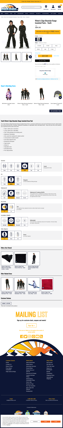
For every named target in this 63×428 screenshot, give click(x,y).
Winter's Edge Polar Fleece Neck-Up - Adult (20, 267)
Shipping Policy (50, 375)
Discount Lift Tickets (31, 373)
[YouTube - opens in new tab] (37, 337)
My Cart (59, 7)
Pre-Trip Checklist (30, 385)
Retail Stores (29, 364)
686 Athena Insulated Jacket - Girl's (8, 104)
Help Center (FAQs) (11, 371)
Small (56, 45)
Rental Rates (29, 368)
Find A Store (46, 9)
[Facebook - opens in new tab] (21, 337)
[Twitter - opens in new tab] (25, 337)
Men (2, 13)
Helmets (38, 13)
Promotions (49, 373)
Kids (11, 13)
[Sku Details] (44, 66)
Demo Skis (29, 382)
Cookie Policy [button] (10, 423)
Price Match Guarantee (9, 369)
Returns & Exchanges (49, 369)
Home (2, 17)
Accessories (45, 13)
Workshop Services (31, 366)
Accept (56, 421)
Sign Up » (31, 325)
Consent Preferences (31, 407)
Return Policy (9, 366)
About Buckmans (30, 362)
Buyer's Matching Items (8, 86)
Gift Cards (53, 13)
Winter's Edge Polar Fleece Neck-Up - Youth (46, 293)
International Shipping (50, 378)
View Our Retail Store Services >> (31, 1)
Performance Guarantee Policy (30, 379)
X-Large (52, 49)
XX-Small (39, 45)
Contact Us (8, 364)
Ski (15, 13)
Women (6, 13)
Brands (48, 371)
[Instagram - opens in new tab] (29, 337)
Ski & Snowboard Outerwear (11, 17)
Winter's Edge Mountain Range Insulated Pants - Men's (33, 268)
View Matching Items (56, 111)
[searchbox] (40, 7)
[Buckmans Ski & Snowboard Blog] (36, 413)
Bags (26, 13)
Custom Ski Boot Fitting (30, 376)
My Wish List (50, 364)
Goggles (32, 13)
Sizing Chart (37, 52)
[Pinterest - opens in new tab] (33, 337)
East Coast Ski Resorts (30, 388)
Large (45, 49)
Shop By (60, 13)
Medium (38, 49)
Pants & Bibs (19, 17)
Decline (45, 421)
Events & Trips (29, 384)
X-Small (47, 45)
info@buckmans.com (11, 400)
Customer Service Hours (31, 400)
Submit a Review (6, 303)
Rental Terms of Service (30, 370)
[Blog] (41, 337)
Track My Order (50, 366)
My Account (53, 9)
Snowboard (20, 13)
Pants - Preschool (26, 17)
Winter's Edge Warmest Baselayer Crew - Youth (25, 104)
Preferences (35, 421)
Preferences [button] (8, 424)
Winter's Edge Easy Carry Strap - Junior (32, 293)
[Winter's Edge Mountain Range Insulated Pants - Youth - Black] (5, 57)
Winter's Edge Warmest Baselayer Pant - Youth (41, 104)
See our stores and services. (52, 400)
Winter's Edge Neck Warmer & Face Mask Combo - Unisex (6, 268)
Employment (29, 391)
